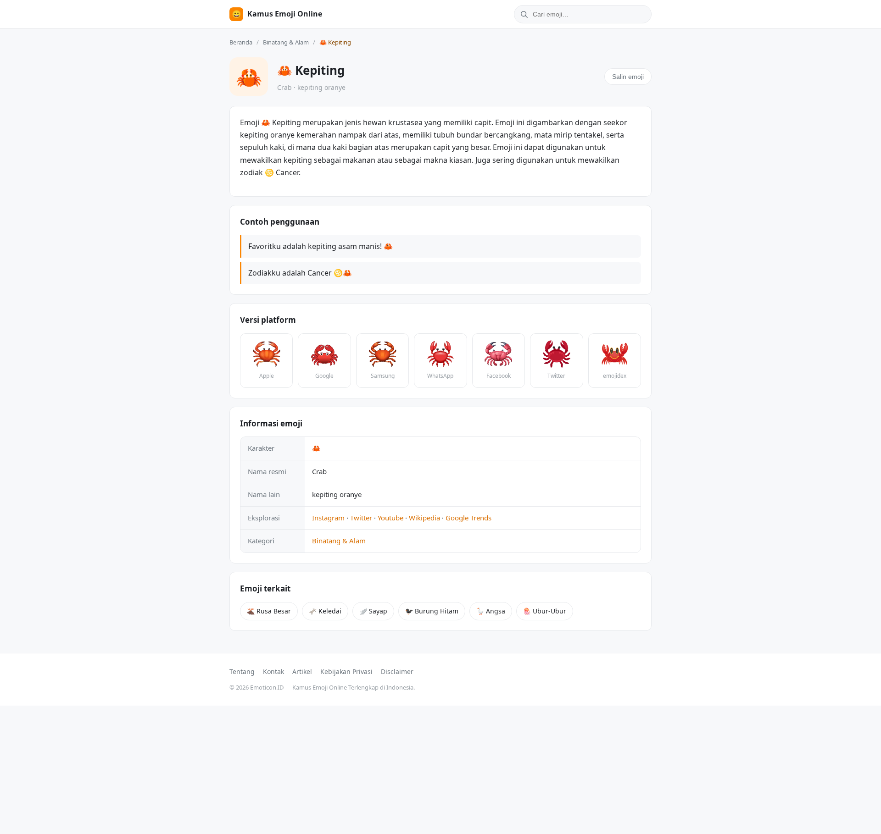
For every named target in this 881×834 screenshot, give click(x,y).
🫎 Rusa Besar (269, 611)
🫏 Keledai (325, 611)
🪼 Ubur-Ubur (544, 611)
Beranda (240, 42)
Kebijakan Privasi (346, 671)
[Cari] (522, 14)
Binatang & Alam (286, 42)
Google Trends (468, 517)
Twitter (361, 517)
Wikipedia (424, 517)
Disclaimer (397, 671)
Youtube (390, 517)
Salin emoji (628, 76)
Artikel (302, 671)
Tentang (242, 671)
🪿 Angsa (490, 611)
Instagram (328, 517)
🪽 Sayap (373, 611)
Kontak (273, 671)
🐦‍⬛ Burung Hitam (431, 611)
